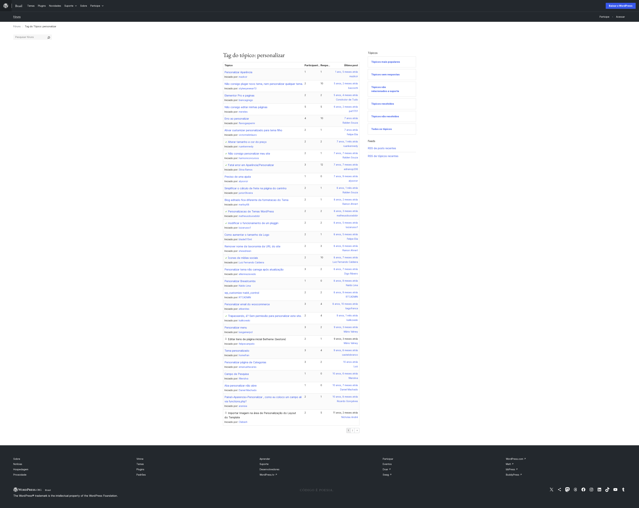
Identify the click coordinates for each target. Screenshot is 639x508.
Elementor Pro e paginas (239, 95)
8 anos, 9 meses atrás (346, 280)
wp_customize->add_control (241, 292)
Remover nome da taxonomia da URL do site (252, 246)
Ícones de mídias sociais (243, 257)
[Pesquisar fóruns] (49, 37)
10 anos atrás (350, 361)
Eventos (387, 464)
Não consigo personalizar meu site (249, 153)
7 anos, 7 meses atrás (346, 153)
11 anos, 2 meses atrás (345, 412)
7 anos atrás (351, 118)
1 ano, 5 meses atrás (346, 71)
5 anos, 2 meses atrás (346, 83)
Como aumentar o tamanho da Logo (246, 234)
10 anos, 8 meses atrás (345, 396)
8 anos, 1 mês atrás (347, 187)
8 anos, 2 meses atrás (346, 199)
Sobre (16, 458)
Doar (387, 469)
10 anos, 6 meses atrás (345, 373)
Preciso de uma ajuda (237, 176)
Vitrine (139, 458)
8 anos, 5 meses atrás (346, 222)
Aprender (265, 458)
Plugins (140, 469)
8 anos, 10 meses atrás (345, 303)
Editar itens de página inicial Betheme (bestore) (257, 339)
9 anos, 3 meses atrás (346, 327)
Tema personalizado (236, 350)
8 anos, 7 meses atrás (346, 257)
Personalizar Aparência (238, 72)
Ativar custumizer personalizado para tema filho (253, 130)
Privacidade (19, 474)
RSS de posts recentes (382, 148)
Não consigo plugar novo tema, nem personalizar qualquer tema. (263, 83)
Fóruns (17, 16)
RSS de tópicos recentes (383, 156)
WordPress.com (516, 458)
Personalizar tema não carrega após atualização (254, 269)
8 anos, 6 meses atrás (346, 246)
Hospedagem (20, 469)
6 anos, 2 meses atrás (346, 106)
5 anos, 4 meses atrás (346, 95)
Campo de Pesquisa (236, 374)
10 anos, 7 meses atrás (345, 385)
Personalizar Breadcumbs (240, 281)
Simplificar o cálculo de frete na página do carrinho (255, 188)
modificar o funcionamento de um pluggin (253, 223)
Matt (510, 464)
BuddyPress (514, 474)
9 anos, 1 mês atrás (347, 315)
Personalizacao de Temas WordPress (251, 211)
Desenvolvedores (269, 469)
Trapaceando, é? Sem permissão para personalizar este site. (265, 316)
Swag (387, 474)
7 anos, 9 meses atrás (346, 176)
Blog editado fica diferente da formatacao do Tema (256, 200)
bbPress (512, 469)
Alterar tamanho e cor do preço (247, 142)
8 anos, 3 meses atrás (346, 211)
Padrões (141, 474)
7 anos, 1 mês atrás (347, 141)
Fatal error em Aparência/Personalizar (251, 165)
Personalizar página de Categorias (245, 362)
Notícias (17, 464)
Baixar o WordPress (621, 5)
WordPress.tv (268, 474)
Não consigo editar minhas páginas (245, 107)
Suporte (264, 464)
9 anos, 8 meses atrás (346, 350)
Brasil (48, 490)
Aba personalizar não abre (240, 385)
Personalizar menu (235, 327)
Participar (388, 458)
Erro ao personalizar (236, 118)
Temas (140, 464)
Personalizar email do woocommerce (247, 304)
